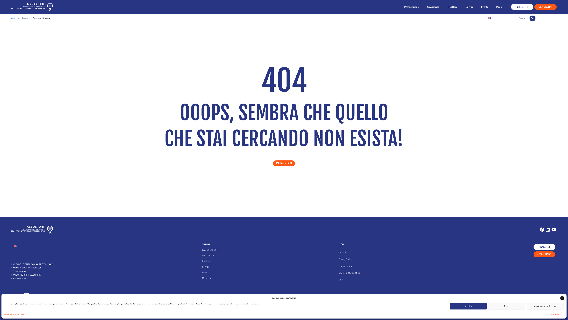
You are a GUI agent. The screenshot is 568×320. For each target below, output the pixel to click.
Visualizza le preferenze (545, 306)
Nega (506, 306)
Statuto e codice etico (349, 273)
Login (341, 279)
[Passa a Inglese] (489, 18)
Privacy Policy (20, 314)
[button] (562, 298)
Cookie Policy (9, 314)
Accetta (468, 306)
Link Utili (343, 252)
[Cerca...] (532, 18)
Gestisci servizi (555, 314)
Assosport (15, 18)
